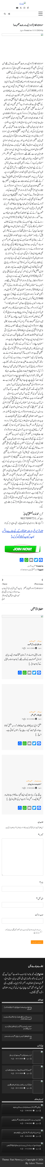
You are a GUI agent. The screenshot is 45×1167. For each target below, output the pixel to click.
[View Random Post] (9, 14)
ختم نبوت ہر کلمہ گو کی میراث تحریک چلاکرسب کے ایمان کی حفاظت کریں (19, 1070)
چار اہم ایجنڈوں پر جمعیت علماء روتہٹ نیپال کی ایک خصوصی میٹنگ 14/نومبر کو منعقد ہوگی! (18, 1008)
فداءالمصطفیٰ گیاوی (33, 569)
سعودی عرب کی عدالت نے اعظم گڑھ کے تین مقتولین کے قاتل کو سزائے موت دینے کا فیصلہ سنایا (18, 1028)
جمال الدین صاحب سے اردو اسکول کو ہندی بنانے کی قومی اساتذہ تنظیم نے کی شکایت (26, 1120)
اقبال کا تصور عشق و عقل (36, 715)
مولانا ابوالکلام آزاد (24, 569)
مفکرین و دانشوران (32, 566)
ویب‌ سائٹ (39, 915)
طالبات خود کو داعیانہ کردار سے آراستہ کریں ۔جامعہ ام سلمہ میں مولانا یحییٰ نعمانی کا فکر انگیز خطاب (24, 1146)
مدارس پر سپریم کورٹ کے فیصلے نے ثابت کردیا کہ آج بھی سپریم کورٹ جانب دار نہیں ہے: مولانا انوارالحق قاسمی (17, 1018)
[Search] (5, 14)
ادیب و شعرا (39, 641)
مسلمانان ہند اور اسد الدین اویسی (34, 784)
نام (41, 883)
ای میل (39, 899)
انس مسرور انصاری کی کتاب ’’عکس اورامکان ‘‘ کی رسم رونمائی (21, 1055)
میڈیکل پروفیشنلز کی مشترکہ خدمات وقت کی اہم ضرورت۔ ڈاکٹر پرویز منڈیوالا (27, 1107)
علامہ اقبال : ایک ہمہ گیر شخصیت (34, 644)
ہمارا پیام (22, 30)
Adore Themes (36, 1163)
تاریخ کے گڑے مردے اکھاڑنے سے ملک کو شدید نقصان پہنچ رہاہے (20, 1085)
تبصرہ (40, 835)
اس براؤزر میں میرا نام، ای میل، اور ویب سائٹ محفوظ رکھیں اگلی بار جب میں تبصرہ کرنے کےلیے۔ (22, 931)
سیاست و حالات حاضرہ (38, 781)
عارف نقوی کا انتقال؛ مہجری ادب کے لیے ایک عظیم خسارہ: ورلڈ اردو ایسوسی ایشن (18, 1037)
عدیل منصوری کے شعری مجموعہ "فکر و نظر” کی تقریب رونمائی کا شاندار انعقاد (27, 1133)
